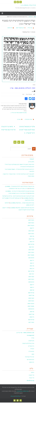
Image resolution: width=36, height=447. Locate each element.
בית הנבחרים (31, 344)
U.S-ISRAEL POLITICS (28, 5)
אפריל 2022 (31, 237)
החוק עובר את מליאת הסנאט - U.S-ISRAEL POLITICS (22, 206)
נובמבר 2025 (31, 218)
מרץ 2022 (32, 240)
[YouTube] (15, 2)
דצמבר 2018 (31, 296)
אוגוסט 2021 (31, 256)
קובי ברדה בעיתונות (29, 355)
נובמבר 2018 (31, 299)
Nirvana (12, 394)
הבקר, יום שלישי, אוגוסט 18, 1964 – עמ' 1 (22, 88)
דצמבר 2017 (31, 320)
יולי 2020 (32, 283)
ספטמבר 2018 (31, 304)
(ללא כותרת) (31, 160)
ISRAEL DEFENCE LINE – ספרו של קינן (25, 331)
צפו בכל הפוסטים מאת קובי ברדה (18, 112)
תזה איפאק (31, 16)
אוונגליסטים (31, 339)
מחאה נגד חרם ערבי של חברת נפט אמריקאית (8, 127)
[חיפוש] (34, 147)
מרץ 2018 (32, 315)
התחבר (32, 371)
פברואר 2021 (31, 269)
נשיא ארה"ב (31, 350)
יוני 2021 (32, 261)
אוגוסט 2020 (31, 280)
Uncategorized (30, 333)
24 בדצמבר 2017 (20, 28)
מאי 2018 (32, 310)
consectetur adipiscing (22, 389)
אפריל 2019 (31, 294)
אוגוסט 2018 (31, 307)
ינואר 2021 (31, 272)
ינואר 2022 (31, 245)
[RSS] (20, 2)
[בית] (35, 16)
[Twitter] (18, 2)
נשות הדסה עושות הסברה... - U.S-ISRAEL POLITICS (22, 201)
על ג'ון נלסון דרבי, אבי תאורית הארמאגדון (18, 187)
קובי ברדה (30, 28)
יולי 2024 (32, 226)
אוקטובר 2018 (31, 302)
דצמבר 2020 (31, 275)
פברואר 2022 (31, 242)
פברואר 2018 (31, 318)
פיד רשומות (31, 373)
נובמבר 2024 (31, 221)
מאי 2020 (32, 288)
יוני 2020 (32, 285)
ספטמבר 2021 (31, 253)
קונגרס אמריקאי (30, 358)
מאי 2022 (32, 234)
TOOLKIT (32, 157)
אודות (32, 336)
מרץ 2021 (32, 267)
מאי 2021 (32, 264)
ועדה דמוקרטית (28, 119)
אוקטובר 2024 (31, 224)
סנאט (33, 352)
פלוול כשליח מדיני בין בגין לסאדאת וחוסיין (18, 191)
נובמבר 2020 (31, 277)
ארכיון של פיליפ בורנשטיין (28, 341)
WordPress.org (30, 379)
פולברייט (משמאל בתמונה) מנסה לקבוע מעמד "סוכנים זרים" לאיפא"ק (27, 129)
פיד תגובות (31, 376)
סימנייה (19, 119)
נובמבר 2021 (31, 251)
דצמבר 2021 (31, 248)
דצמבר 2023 (31, 229)
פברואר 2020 (31, 291)
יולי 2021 (32, 259)
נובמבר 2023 (31, 232)
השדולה (32, 347)
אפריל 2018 (31, 312)
